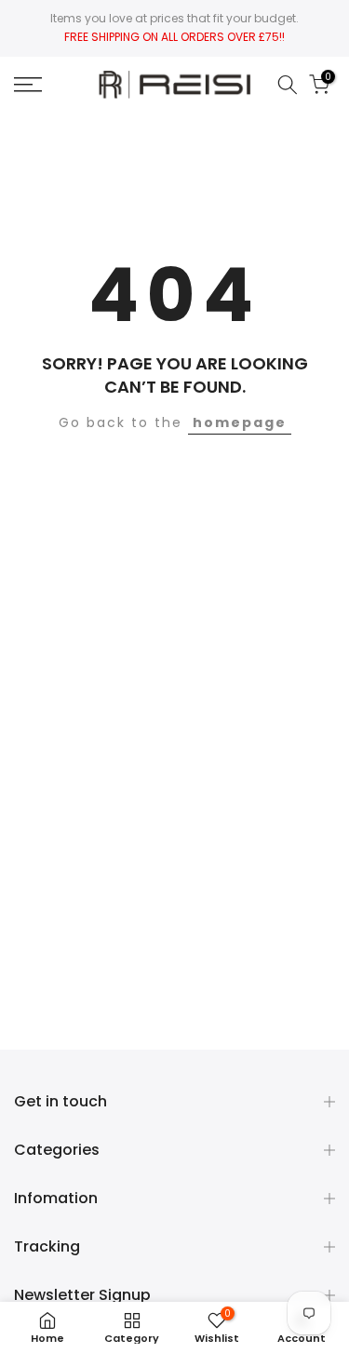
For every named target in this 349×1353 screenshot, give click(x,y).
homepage (240, 422)
